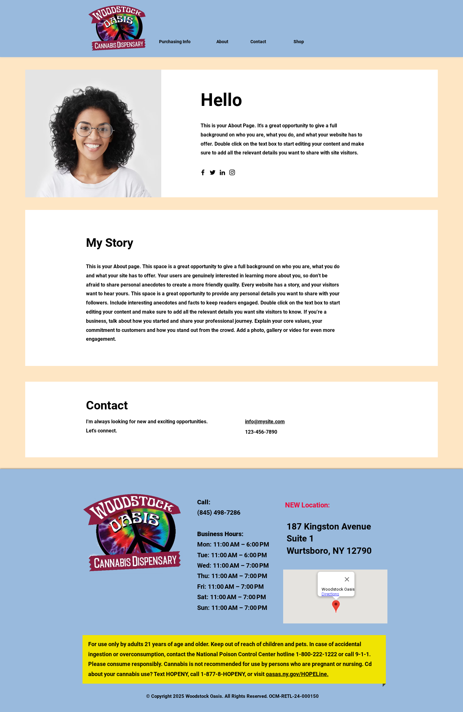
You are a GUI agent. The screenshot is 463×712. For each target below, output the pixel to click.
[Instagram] (232, 172)
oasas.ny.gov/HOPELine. (297, 674)
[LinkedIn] (222, 172)
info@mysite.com (265, 422)
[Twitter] (212, 172)
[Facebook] (203, 172)
